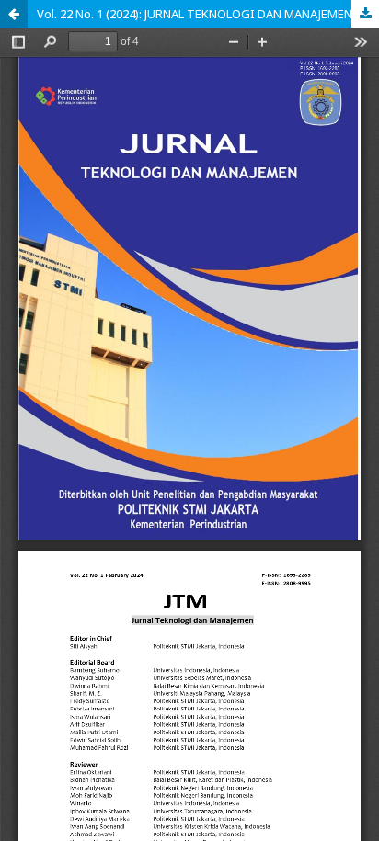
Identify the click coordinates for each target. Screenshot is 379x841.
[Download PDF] (365, 14)
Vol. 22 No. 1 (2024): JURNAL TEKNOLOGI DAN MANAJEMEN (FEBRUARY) (208, 14)
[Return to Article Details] (14, 14)
